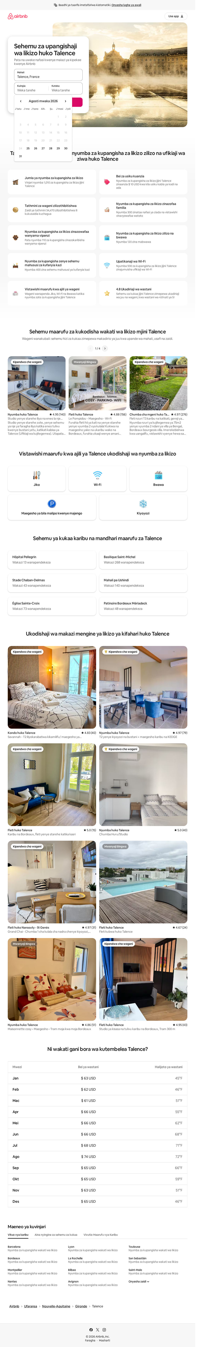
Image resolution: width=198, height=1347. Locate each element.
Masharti (104, 1340)
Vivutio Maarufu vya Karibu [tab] (101, 1235)
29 (58, 148)
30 (65, 148)
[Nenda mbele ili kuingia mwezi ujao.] (65, 101)
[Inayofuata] (105, 348)
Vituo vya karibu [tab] (18, 1235)
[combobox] (48, 76)
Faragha (90, 1340)
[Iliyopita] (90, 348)
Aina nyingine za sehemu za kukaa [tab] (56, 1235)
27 (43, 148)
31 (20, 156)
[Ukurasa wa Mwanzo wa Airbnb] (17, 16)
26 (35, 148)
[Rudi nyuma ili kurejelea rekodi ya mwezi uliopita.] (21, 101)
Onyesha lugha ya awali (126, 5)
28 (50, 148)
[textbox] (31, 90)
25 (28, 148)
